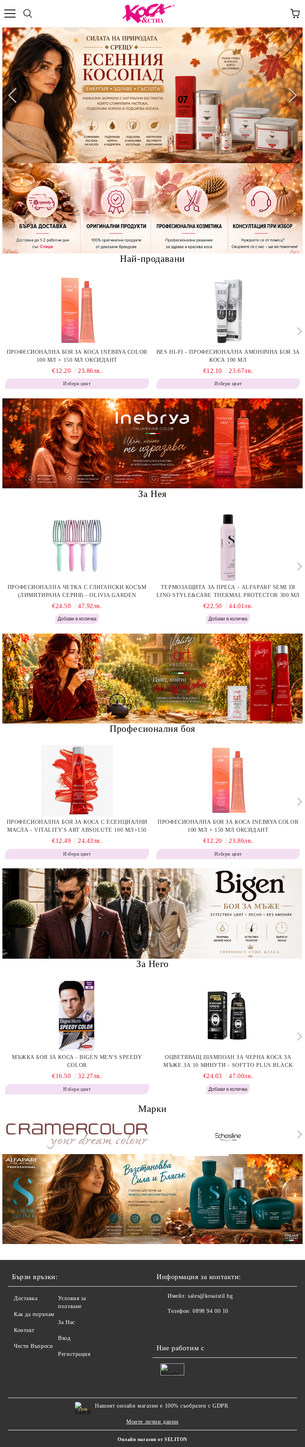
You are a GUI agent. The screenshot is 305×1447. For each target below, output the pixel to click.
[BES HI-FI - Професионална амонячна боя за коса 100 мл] (228, 311)
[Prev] (15, 95)
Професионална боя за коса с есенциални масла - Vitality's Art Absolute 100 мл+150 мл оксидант (77, 826)
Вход (64, 1338)
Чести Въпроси (33, 1346)
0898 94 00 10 (210, 1311)
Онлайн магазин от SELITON (152, 1439)
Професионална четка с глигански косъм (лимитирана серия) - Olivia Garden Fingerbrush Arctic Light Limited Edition (77, 591)
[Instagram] (184, 1327)
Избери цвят (77, 383)
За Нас (66, 1322)
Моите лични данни (152, 1422)
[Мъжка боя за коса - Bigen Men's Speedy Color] (77, 1016)
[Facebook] (166, 1327)
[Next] (289, 95)
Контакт (24, 1330)
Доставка (25, 1298)
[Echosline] (228, 1136)
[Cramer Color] (77, 1136)
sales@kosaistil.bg (210, 1296)
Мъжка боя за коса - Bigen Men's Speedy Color (77, 1061)
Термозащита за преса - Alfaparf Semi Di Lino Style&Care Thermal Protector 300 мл (228, 591)
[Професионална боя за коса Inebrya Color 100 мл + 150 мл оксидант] (77, 311)
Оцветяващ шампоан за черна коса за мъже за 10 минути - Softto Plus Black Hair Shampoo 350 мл (228, 1061)
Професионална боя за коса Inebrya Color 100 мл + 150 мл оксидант (77, 356)
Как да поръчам (34, 1314)
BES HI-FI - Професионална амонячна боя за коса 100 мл (228, 356)
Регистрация (74, 1354)
